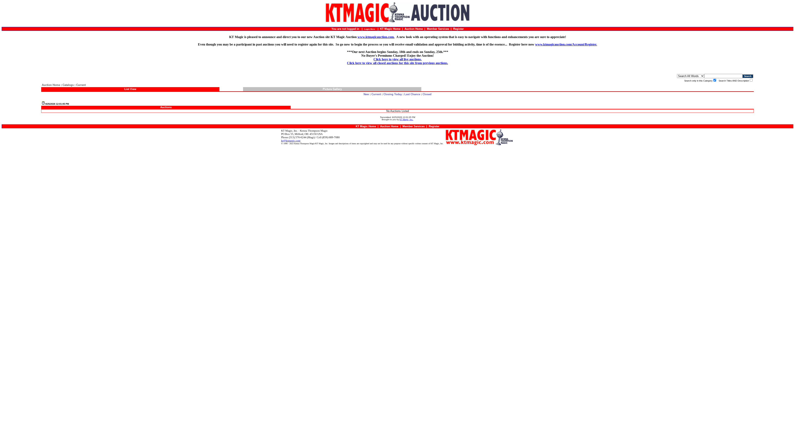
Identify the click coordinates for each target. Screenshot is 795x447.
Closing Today (392, 94)
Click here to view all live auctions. (397, 59)
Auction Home (414, 28)
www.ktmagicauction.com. (376, 37)
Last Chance (412, 94)
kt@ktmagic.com (290, 140)
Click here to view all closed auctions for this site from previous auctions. (397, 63)
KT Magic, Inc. (406, 119)
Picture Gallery (332, 89)
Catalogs (68, 85)
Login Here (369, 29)
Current (376, 94)
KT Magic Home (390, 28)
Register (458, 28)
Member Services (438, 28)
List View (130, 89)
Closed (427, 94)
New (366, 94)
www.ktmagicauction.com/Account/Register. (566, 44)
